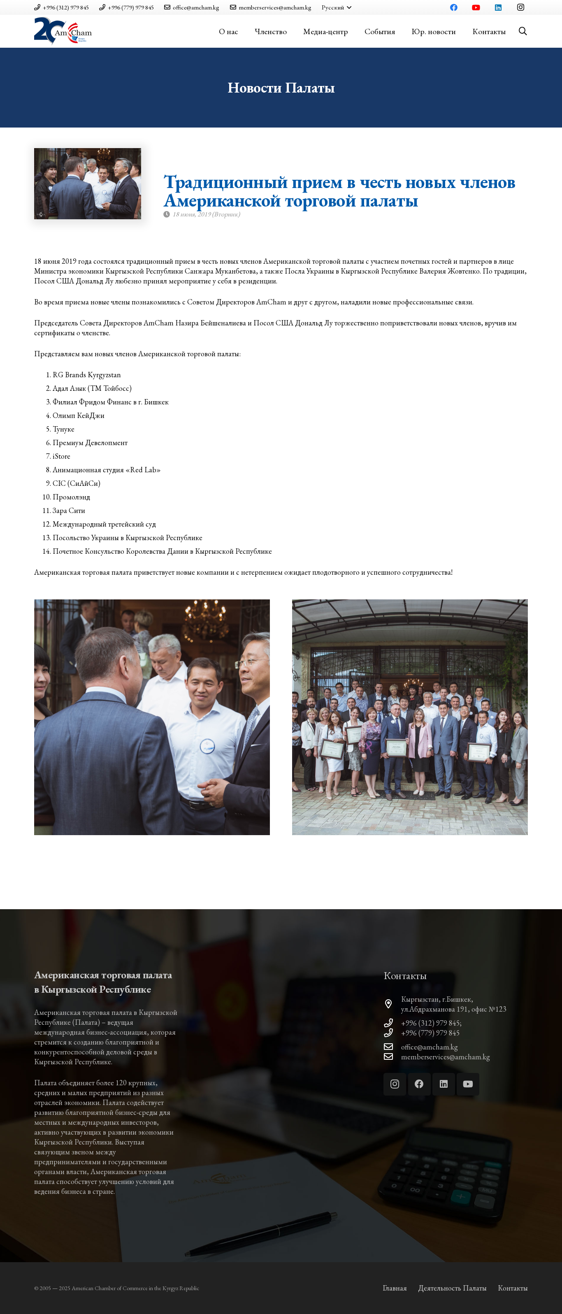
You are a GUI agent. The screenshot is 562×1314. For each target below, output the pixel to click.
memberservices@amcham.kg (445, 1056)
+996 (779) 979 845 (430, 1033)
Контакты (513, 1288)
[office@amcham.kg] (392, 1047)
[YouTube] (476, 7)
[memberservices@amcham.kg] (392, 1056)
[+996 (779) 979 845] (392, 1033)
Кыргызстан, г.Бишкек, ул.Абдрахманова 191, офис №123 (453, 1004)
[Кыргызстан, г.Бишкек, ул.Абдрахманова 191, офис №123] (392, 1004)
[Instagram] (520, 7)
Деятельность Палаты (452, 1288)
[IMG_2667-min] (410, 717)
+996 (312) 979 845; (431, 1023)
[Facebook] (453, 7)
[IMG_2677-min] (152, 717)
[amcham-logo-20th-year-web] (63, 31)
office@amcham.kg (429, 1047)
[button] (337, 7)
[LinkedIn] (498, 7)
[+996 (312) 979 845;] (392, 1023)
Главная (395, 1288)
